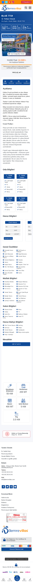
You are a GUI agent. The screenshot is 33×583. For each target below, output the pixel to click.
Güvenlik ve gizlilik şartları (9, 458)
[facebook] (3, 2)
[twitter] (6, 2)
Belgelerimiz (5, 505)
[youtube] (9, 2)
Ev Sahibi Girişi (6, 451)
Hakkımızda (5, 497)
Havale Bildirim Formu (8, 456)
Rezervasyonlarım (6, 454)
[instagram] (13, 2)
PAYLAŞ (15, 72)
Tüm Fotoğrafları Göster (18, 54)
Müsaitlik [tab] (19, 83)
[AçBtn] (26, 7)
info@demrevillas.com (8, 479)
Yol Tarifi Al (17, 344)
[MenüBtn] (30, 7)
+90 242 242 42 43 (6, 472)
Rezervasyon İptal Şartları (9, 510)
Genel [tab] (5, 83)
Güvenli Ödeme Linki (16, 549)
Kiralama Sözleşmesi (7, 507)
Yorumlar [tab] (26, 83)
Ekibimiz (4, 502)
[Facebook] (3, 486)
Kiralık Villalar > (13, 21)
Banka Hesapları (6, 500)
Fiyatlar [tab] (11, 83)
